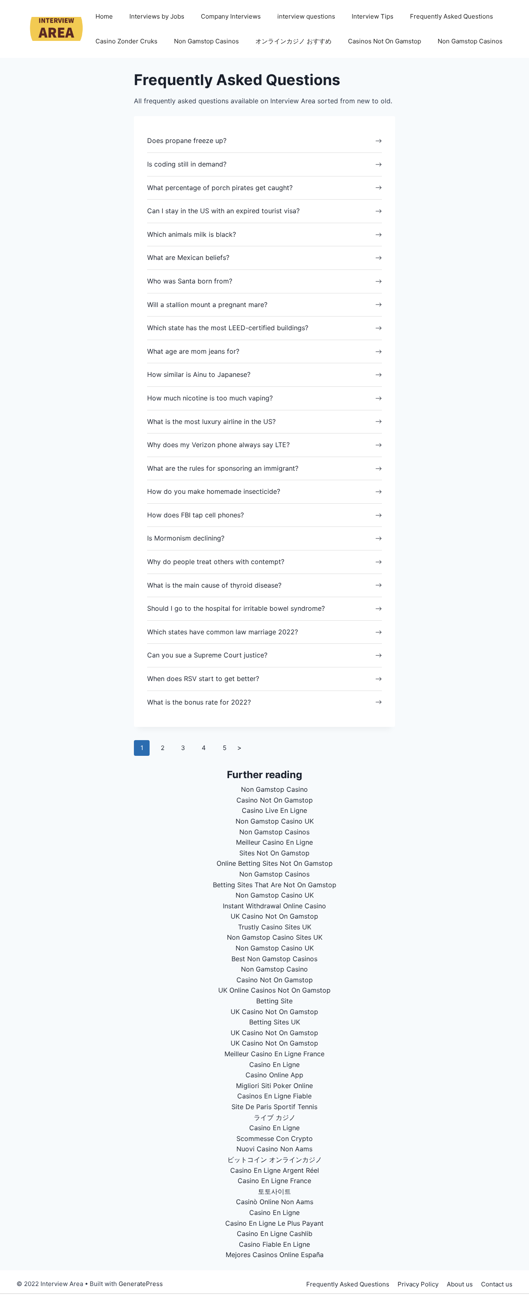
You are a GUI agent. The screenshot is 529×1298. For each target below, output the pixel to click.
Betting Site (274, 1001)
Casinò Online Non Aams (274, 1202)
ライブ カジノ (274, 1117)
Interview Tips (372, 16)
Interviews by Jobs (156, 16)
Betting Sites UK (274, 1022)
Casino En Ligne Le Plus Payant (274, 1223)
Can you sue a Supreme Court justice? (207, 655)
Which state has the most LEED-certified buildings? (227, 328)
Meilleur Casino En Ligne (274, 842)
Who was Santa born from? (189, 281)
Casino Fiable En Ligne (274, 1244)
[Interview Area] (52, 28)
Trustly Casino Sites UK (274, 927)
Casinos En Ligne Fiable (274, 1096)
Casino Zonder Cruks (126, 41)
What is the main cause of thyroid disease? (214, 585)
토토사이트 (274, 1191)
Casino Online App (274, 1075)
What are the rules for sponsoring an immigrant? (222, 468)
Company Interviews (231, 16)
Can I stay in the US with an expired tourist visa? (223, 211)
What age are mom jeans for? (193, 351)
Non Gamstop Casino (274, 789)
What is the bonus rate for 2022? (199, 702)
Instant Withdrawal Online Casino (274, 906)
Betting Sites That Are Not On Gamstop (274, 885)
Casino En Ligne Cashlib (274, 1233)
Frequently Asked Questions (451, 16)
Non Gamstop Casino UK (275, 821)
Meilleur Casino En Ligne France (274, 1054)
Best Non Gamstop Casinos (274, 959)
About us (460, 1284)
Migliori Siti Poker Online (274, 1085)
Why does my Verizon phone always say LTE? (218, 445)
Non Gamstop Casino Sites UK (274, 937)
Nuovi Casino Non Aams (274, 1149)
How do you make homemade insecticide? (213, 491)
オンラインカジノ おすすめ (293, 41)
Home (104, 16)
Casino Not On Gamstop (274, 800)
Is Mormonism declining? (185, 538)
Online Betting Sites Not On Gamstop (275, 863)
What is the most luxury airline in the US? (211, 421)
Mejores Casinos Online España (275, 1254)
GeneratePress (141, 1284)
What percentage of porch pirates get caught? (220, 187)
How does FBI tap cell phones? (195, 515)
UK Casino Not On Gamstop (274, 916)
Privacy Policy (418, 1284)
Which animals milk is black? (191, 234)
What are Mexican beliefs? (188, 257)
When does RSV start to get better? (203, 678)
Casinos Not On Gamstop (384, 41)
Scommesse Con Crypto (274, 1138)
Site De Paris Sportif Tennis (274, 1107)
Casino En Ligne (274, 1064)
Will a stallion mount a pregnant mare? (207, 304)
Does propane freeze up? (186, 140)
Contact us (496, 1284)
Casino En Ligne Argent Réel (274, 1170)
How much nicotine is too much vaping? (210, 398)
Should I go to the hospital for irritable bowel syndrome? (236, 608)
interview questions (306, 16)
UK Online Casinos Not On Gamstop (274, 990)
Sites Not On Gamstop (274, 853)
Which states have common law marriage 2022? (222, 632)
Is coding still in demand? (186, 164)
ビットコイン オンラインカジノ (274, 1159)
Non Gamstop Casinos (206, 41)
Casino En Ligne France (274, 1181)
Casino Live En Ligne (274, 810)
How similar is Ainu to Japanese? (198, 374)
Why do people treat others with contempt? (215, 561)
